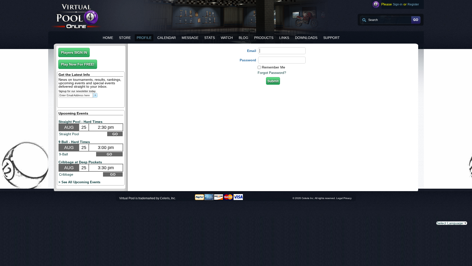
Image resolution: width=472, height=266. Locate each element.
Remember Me (273, 67)
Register (413, 4)
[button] (74, 52)
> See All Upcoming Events (79, 182)
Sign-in (397, 4)
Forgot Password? (272, 73)
